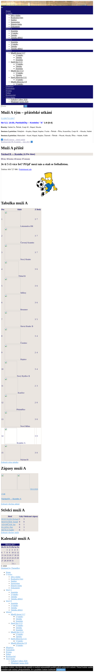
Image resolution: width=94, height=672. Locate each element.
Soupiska (14, 31)
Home (8, 11)
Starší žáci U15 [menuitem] (17, 623)
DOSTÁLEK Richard (10, 519)
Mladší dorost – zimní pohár (13, 140)
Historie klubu (16, 24)
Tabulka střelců (17, 38)
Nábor (8, 93)
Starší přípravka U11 (19, 77)
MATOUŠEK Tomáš (9, 522)
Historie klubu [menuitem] (16, 586)
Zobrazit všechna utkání (10, 504)
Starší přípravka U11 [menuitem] (19, 639)
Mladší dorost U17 (18, 53)
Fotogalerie (10, 88)
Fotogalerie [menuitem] (10, 650)
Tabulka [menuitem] (14, 597)
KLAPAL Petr (7, 527)
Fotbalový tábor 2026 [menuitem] (19, 661)
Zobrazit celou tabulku (9, 462)
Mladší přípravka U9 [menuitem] (19, 643)
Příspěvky (10, 86)
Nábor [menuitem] (8, 654)
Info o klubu (15, 15)
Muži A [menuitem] (9, 590)
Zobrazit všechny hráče (10, 532)
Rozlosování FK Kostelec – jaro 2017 (17, 142)
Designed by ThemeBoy (10, 568)
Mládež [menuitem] (9, 612)
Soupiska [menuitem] (14, 592)
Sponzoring (15, 22)
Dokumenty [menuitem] (15, 588)
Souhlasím (61, 670)
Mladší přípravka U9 (19, 82)
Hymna (9, 91)
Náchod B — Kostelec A (13, 154)
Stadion (14, 20)
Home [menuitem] (8, 572)
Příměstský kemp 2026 (19, 102)
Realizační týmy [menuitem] (17, 579)
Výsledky (14, 33)
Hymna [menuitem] (9, 652)
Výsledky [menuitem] (14, 594)
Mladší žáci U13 (17, 71)
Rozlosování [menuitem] (11, 656)
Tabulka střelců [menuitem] (17, 599)
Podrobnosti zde (25, 169)
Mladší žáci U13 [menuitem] (17, 632)
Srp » (14, 563)
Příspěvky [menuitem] (10, 648)
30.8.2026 (34, 489)
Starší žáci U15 (17, 62)
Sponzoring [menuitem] (15, 583)
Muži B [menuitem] (9, 601)
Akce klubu (10, 97)
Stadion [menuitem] (14, 581)
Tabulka (14, 35)
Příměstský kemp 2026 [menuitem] (19, 663)
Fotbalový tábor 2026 (19, 99)
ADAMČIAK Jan (8, 524)
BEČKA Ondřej (7, 530)
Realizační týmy (17, 18)
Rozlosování (11, 95)
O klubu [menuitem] (9, 575)
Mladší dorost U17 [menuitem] (18, 614)
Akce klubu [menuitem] (10, 659)
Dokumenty (15, 26)
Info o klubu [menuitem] (15, 577)
